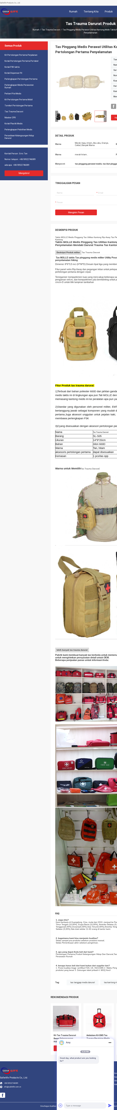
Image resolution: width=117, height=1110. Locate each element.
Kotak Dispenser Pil (13, 73)
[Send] (110, 1105)
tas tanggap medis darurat (82, 982)
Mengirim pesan (76, 212)
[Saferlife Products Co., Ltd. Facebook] (113, 106)
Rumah (36, 30)
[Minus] (110, 1042)
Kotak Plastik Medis (14, 123)
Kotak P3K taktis (12, 67)
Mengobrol (24, 173)
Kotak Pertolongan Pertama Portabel (21, 61)
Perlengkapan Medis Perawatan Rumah (19, 86)
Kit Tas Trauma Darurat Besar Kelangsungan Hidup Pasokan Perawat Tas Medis (65, 1038)
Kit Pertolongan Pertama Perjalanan (21, 55)
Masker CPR (10, 117)
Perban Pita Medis (13, 93)
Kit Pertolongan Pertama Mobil (19, 99)
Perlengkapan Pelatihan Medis (18, 129)
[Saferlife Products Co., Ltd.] (9, 11)
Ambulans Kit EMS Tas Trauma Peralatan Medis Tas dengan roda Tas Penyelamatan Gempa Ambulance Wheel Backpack (98, 1038)
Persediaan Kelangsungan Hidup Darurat (19, 136)
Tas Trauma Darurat (51, 30)
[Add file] (60, 1105)
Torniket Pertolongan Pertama (19, 105)
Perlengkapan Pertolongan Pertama (21, 79)
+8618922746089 (27, 159)
